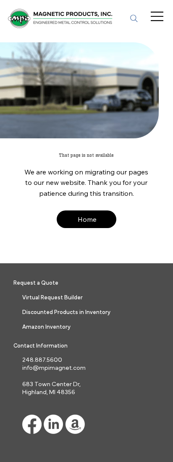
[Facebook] (32, 424)
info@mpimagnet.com (54, 368)
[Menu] (158, 16)
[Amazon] (75, 424)
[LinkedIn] (53, 424)
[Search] (134, 18)
